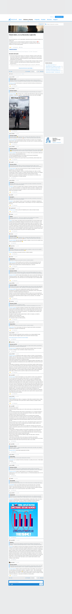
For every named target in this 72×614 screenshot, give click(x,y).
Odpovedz (16, 47)
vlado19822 (12, 459)
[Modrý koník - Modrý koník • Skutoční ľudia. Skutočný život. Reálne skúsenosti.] (12, 19)
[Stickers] (12, 584)
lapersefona (12, 327)
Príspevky (37, 19)
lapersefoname (12, 262)
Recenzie (49, 19)
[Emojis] (9, 584)
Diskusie (10, 31)
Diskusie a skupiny (28, 19)
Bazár (20, 19)
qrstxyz (12, 217)
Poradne (43, 19)
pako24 (11, 546)
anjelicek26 (16, 150)
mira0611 (11, 186)
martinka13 (13, 543)
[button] (25, 68)
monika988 (12, 484)
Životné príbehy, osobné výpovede (19, 31)
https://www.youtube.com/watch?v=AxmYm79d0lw (18, 337)
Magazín (55, 19)
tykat (11, 220)
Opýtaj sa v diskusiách (57, 142)
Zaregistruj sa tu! (59, 16)
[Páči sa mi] (10, 177)
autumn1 (12, 80)
